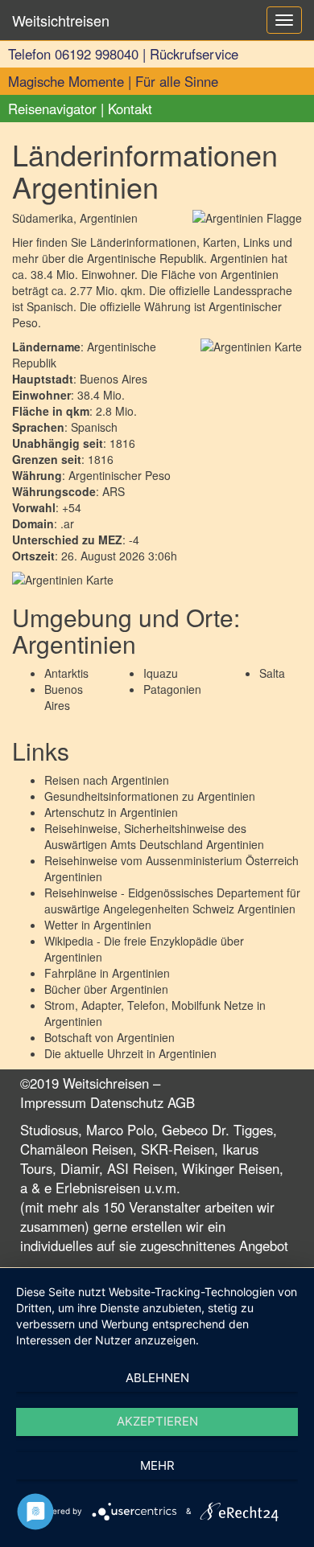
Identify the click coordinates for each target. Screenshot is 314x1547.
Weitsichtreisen (60, 20)
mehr (157, 1465)
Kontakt (130, 108)
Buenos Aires (63, 697)
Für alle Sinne (176, 81)
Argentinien (140, 780)
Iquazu (160, 673)
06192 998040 (96, 54)
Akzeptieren (157, 1421)
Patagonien (172, 689)
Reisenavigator (52, 108)
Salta (272, 673)
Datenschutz (126, 1102)
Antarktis (66, 673)
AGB (181, 1102)
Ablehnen (157, 1377)
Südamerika (42, 218)
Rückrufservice (194, 54)
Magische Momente (66, 81)
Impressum (53, 1102)
